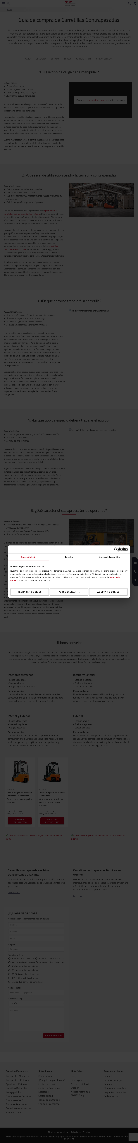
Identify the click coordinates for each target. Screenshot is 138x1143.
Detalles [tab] (69, 557)
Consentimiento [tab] (28, 557)
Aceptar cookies (108, 592)
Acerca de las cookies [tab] (109, 557)
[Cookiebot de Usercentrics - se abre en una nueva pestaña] (116, 549)
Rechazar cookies (30, 592)
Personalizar (67, 592)
